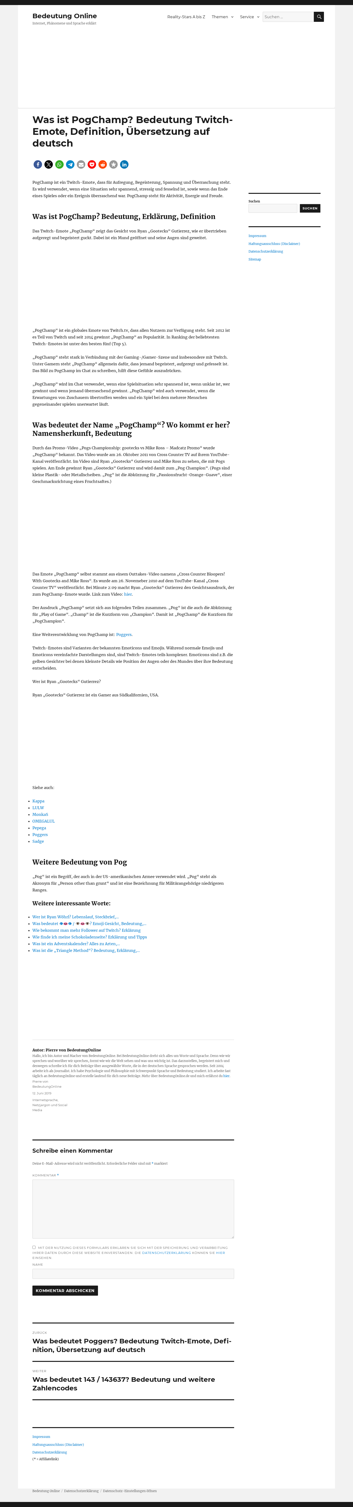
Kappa (38, 801)
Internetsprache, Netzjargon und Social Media (49, 1105)
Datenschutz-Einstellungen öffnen (130, 1491)
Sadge (38, 841)
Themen (220, 17)
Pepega (39, 827)
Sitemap (255, 259)
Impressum (41, 1437)
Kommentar (45, 1175)
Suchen (254, 201)
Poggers (124, 634)
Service (247, 17)
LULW (38, 807)
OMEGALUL (43, 821)
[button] (38, 164)
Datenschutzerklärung (166, 1253)
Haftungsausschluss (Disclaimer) (58, 1445)
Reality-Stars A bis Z (186, 17)
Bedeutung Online (64, 16)
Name (37, 1264)
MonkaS (40, 814)
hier (128, 594)
